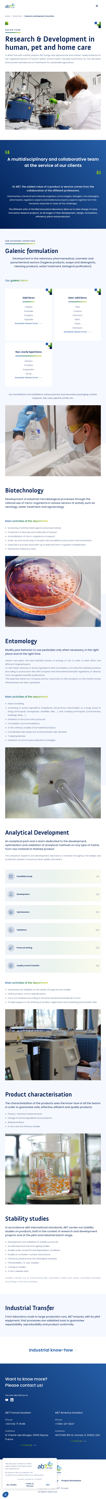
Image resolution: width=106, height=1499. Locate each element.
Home (7, 16)
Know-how (17, 16)
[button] (97, 6)
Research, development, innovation (39, 16)
